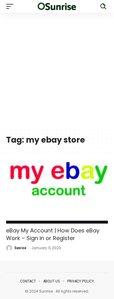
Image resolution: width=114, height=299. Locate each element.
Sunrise (20, 248)
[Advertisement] (57, 70)
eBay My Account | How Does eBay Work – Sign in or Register (52, 234)
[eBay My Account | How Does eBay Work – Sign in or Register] (57, 193)
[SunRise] (57, 6)
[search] (103, 6)
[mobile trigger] (11, 6)
